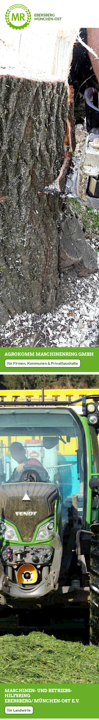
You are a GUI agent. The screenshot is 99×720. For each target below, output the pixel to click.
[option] (49, 187)
